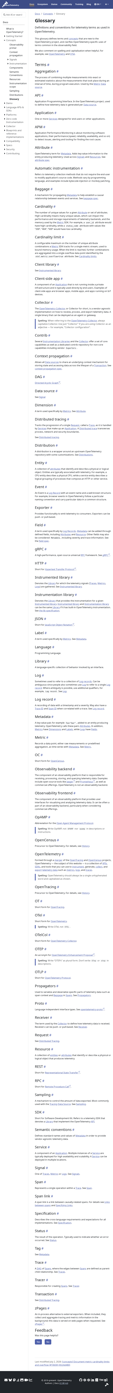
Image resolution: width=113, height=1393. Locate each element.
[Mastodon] (14, 1380)
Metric (97, 83)
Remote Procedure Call (57, 1086)
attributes (55, 468)
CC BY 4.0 (63, 1383)
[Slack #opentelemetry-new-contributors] (84, 1380)
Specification (64, 1222)
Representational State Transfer (61, 1072)
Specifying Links (64, 1205)
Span (89, 1188)
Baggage (58, 995)
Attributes (65, 534)
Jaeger (70, 781)
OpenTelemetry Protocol (58, 977)
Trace (92, 425)
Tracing (53, 1104)
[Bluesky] (10, 1380)
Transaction (100, 365)
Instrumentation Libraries (56, 341)
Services (53, 118)
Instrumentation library (96, 604)
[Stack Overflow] (18, 1380)
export (38, 870)
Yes (38, 1341)
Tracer (76, 1285)
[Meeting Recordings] (26, 1380)
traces (89, 870)
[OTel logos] (21, 1380)
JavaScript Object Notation (58, 624)
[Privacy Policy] (96, 1380)
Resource (81, 534)
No (47, 1341)
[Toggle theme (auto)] (107, 4)
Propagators (84, 995)
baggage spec (90, 198)
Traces (93, 583)
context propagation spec (48, 368)
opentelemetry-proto (92, 1009)
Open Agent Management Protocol (75, 823)
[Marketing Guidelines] (105, 1380)
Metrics (67, 411)
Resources (95, 156)
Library (52, 583)
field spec (44, 541)
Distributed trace (88, 428)
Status (53, 1240)
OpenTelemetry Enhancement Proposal (72, 955)
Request (75, 425)
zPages (38, 1324)
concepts (73, 38)
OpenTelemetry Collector (52, 308)
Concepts (48, 13)
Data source (90, 104)
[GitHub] (80, 1380)
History (85, 845)
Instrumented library (50, 270)
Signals (81, 156)
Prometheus (86, 781)
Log (84, 684)
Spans (69, 995)
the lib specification (49, 610)
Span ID (53, 708)
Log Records (69, 531)
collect (99, 866)
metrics (70, 870)
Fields (94, 729)
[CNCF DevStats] (92, 1380)
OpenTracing (76, 860)
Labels (69, 729)
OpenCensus (57, 760)
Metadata (66, 153)
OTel (72, 54)
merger (58, 860)
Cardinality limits (87, 256)
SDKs (37, 866)
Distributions (86, 454)
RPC (83, 555)
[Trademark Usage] (101, 1380)
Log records (85, 681)
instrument (78, 866)
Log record (98, 708)
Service (96, 1153)
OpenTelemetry (57, 54)
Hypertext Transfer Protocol (59, 569)
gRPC (105, 555)
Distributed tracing (49, 437)
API (92, 1121)
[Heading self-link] (47, 64)
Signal (42, 397)
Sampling (81, 1104)
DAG (39, 1268)
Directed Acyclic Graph (46, 382)
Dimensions (55, 729)
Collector (83, 341)
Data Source (64, 1104)
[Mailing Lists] (6, 1380)
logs (78, 870)
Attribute (82, 212)
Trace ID (39, 708)
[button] (97, 4)
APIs (104, 863)
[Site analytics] (30, 1380)
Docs (37, 13)
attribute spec (42, 160)
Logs (37, 586)
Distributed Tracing (49, 1041)
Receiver (82, 1026)
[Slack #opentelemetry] (88, 1380)
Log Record (54, 492)
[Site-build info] (107, 1385)
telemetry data (50, 870)
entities (54, 1055)
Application (61, 284)
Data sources (52, 362)
